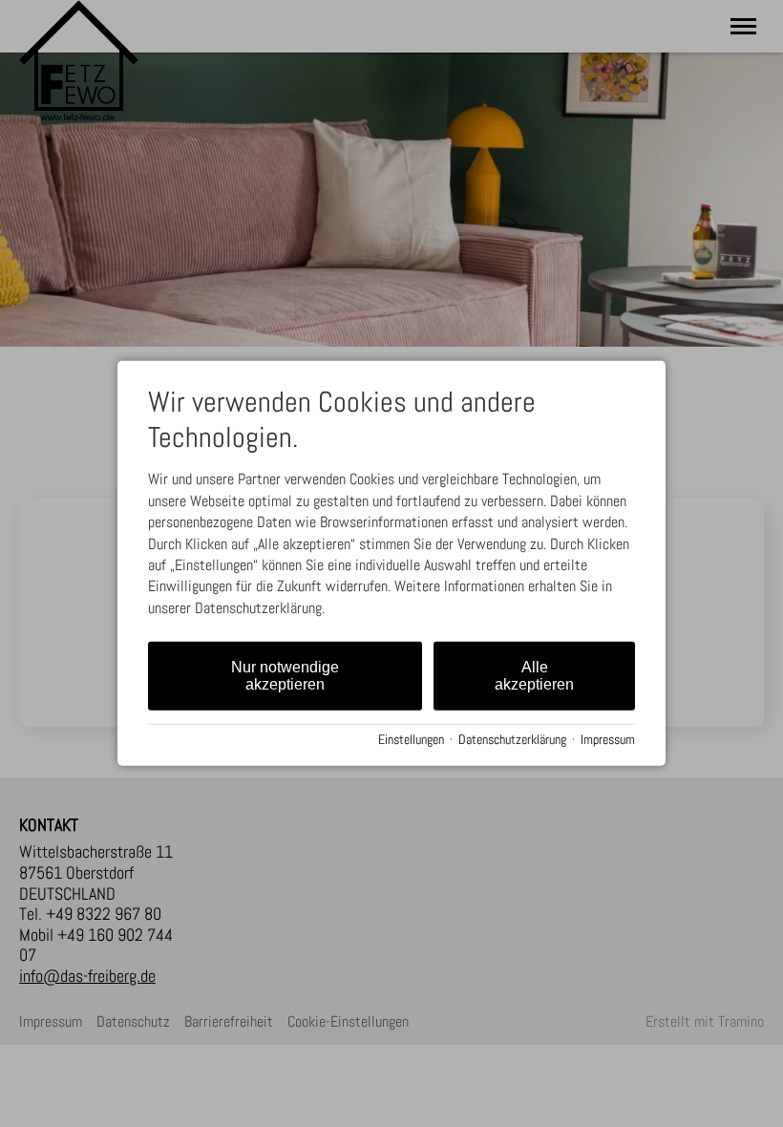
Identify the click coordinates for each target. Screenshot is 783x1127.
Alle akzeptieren (534, 675)
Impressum (608, 740)
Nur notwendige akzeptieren (285, 675)
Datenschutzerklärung (512, 740)
